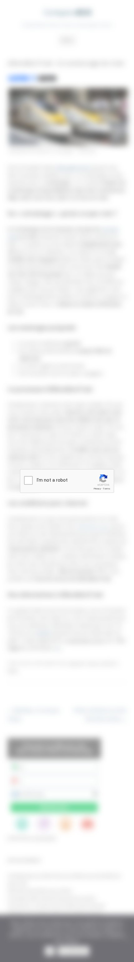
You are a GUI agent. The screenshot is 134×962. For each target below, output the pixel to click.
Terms (106, 488)
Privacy (97, 488)
